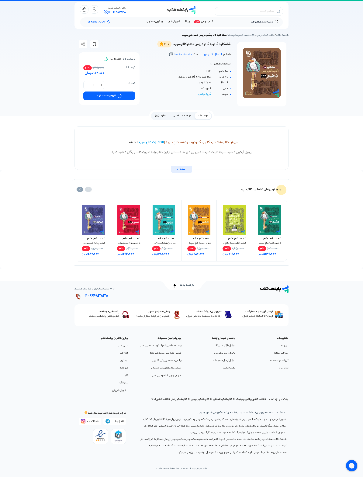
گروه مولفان (204, 94)
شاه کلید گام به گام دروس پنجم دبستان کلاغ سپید (93, 243)
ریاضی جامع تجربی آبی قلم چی (167, 360)
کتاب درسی (207, 21)
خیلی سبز (123, 346)
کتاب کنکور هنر (179, 399)
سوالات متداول (281, 353)
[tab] (203, 115)
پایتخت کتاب (282, 35)
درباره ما (285, 346)
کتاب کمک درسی (265, 35)
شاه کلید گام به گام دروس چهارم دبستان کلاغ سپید (166, 243)
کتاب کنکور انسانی (223, 399)
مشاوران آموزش (120, 390)
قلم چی (124, 353)
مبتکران (124, 360)
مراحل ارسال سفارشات (224, 360)
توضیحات (203, 116)
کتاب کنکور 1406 (159, 399)
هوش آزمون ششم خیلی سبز (167, 375)
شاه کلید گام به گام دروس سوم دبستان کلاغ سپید (128, 243)
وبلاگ (187, 21)
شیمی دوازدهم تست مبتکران (166, 368)
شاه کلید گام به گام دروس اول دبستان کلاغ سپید (235, 243)
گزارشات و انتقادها (279, 360)
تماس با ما (284, 368)
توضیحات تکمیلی (182, 116)
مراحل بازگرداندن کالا (225, 346)
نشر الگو (123, 383)
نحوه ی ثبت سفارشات (224, 353)
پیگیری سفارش (155, 21)
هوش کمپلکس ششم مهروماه (166, 353)
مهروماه (124, 368)
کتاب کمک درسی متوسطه (241, 35)
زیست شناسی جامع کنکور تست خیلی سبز (161, 346)
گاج (126, 375)
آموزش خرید (173, 21)
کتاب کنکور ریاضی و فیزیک (250, 399)
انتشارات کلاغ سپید (212, 54)
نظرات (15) (160, 116)
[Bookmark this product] (94, 44)
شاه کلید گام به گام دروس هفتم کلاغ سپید (270, 241)
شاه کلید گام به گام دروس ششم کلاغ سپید (200, 241)
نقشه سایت (229, 368)
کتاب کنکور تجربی (200, 399)
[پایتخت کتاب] (181, 10)
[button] (88, 189)
